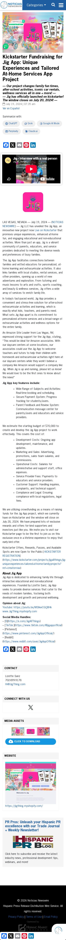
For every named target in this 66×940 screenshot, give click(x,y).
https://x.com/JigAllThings (24, 621)
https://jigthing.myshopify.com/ (24, 806)
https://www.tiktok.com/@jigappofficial (38, 625)
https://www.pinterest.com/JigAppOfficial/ (28, 633)
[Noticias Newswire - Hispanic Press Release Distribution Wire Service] (11, 5)
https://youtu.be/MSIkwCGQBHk (33, 607)
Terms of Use (34, 917)
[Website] (30, 783)
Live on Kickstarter (46, 230)
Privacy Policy (16, 917)
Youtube (7, 607)
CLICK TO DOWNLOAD (27, 741)
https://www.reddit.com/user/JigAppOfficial (28, 641)
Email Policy (51, 917)
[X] (30, 707)
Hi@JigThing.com (15, 684)
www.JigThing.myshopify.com (20, 611)
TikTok (9, 625)
